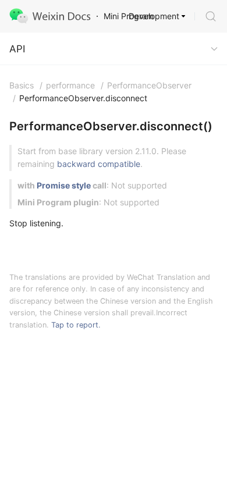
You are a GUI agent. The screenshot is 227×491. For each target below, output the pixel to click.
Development (154, 16)
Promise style (64, 185)
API (17, 49)
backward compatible (98, 164)
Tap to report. (76, 325)
